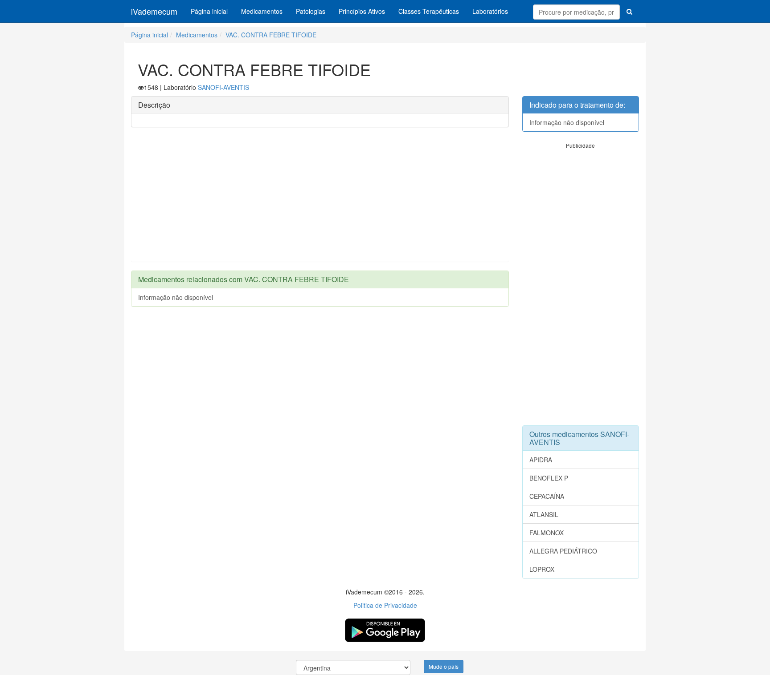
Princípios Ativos (362, 11)
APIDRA (540, 459)
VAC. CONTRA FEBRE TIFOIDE (270, 34)
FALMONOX (546, 532)
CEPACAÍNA (546, 496)
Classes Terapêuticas (428, 11)
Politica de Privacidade (385, 605)
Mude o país (444, 666)
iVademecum (154, 11)
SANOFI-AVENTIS (223, 87)
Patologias (310, 11)
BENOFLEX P (548, 477)
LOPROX (541, 569)
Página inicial (209, 11)
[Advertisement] (319, 199)
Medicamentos (262, 11)
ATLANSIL (543, 514)
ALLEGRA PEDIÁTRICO (563, 550)
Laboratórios (490, 11)
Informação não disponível (175, 297)
